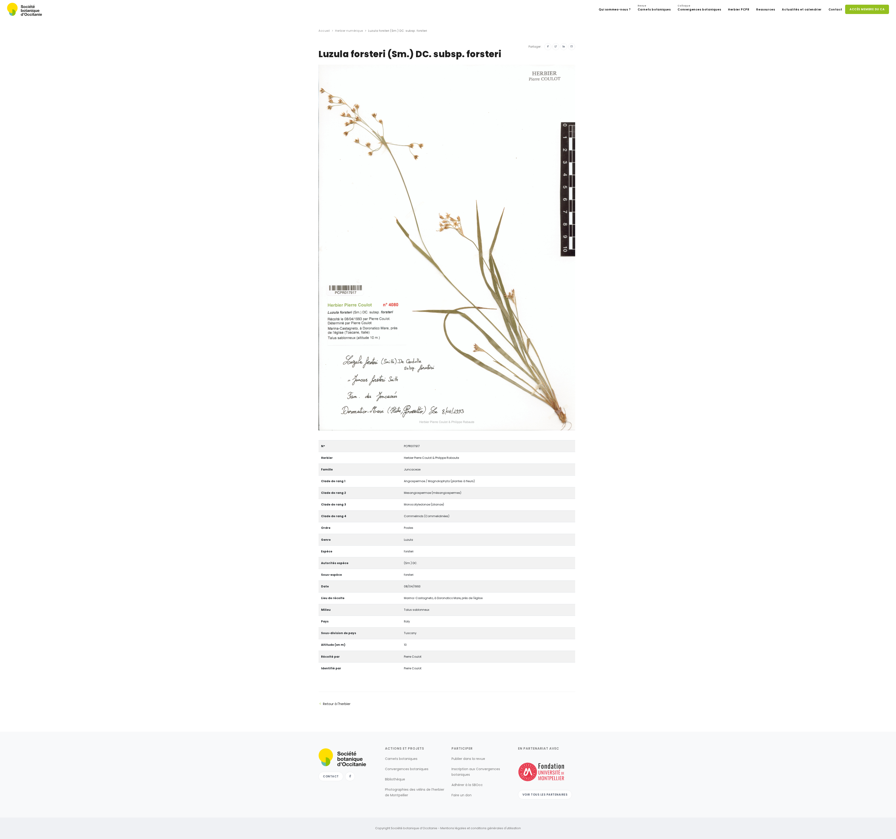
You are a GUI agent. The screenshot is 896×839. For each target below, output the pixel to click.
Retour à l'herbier (336, 704)
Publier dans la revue (468, 758)
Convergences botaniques (699, 8)
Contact (835, 9)
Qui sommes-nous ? (614, 9)
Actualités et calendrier (801, 9)
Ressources (765, 9)
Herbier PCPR (738, 9)
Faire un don (462, 795)
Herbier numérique (349, 31)
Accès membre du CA (867, 9)
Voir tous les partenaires (545, 795)
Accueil (324, 31)
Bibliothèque (395, 779)
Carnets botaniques (654, 8)
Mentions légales (453, 828)
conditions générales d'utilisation (496, 828)
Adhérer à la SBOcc (467, 785)
